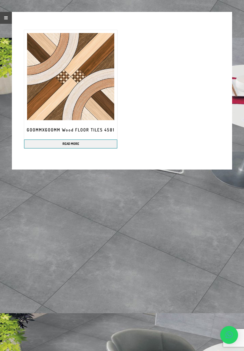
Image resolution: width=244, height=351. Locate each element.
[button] (229, 335)
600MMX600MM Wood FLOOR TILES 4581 (71, 129)
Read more (70, 144)
